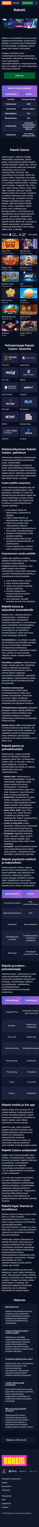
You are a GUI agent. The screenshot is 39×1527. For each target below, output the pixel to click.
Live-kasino (14, 234)
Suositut (5, 234)
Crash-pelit (24, 234)
